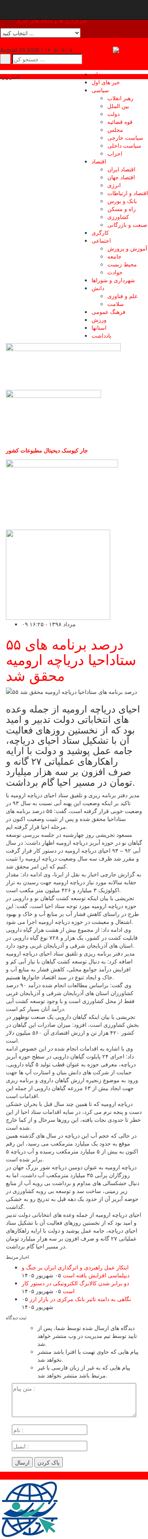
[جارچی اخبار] (130, 50)
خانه (96, 74)
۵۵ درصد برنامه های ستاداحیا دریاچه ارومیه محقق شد (71, 659)
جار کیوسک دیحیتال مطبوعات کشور (47, 450)
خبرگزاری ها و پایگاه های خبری (52, 20)
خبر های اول (106, 82)
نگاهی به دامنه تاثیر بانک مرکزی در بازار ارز (80, 1299)
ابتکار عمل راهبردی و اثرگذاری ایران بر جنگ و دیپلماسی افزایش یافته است (75, 1271)
